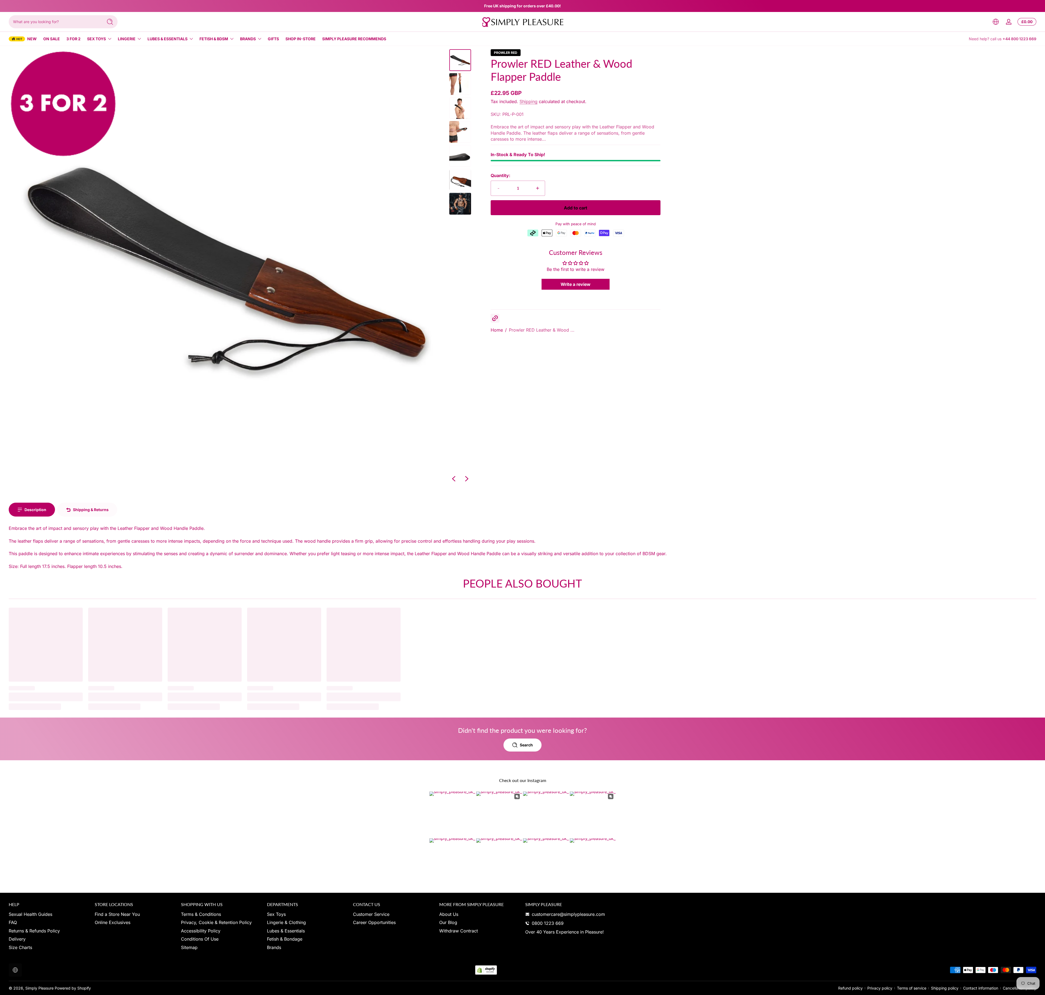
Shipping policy (944, 988)
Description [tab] (35, 509)
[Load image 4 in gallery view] (460, 132)
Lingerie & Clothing (286, 922)
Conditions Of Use (200, 939)
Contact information (980, 988)
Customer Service (371, 914)
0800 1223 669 (548, 923)
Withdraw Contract (458, 931)
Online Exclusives (112, 922)
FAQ (13, 922)
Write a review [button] (576, 284)
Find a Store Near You (117, 914)
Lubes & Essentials (167, 38)
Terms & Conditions (201, 914)
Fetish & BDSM (213, 38)
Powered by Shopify (73, 988)
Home (497, 330)
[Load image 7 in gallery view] (460, 204)
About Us (448, 914)
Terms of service (911, 988)
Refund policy (850, 988)
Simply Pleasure (39, 988)
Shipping (528, 101)
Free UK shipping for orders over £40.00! (522, 6)
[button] (995, 21)
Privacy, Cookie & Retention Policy (216, 922)
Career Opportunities (374, 922)
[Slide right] (466, 478)
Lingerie (127, 38)
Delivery (17, 939)
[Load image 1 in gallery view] (460, 60)
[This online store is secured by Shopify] (486, 970)
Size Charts (20, 947)
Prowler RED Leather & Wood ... (541, 330)
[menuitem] (49, 914)
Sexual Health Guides (30, 914)
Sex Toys (96, 38)
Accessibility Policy (200, 931)
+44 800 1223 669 (1019, 38)
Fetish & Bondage (284, 939)
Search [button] (526, 745)
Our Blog (448, 922)
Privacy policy (879, 988)
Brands (248, 38)
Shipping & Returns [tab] (91, 509)
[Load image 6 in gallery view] (460, 180)
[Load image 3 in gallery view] (460, 108)
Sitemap (189, 947)
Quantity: (500, 175)
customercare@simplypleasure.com (568, 914)
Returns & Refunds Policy (34, 931)
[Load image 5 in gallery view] (460, 156)
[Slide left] (453, 478)
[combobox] (54, 21)
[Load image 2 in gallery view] (460, 84)
